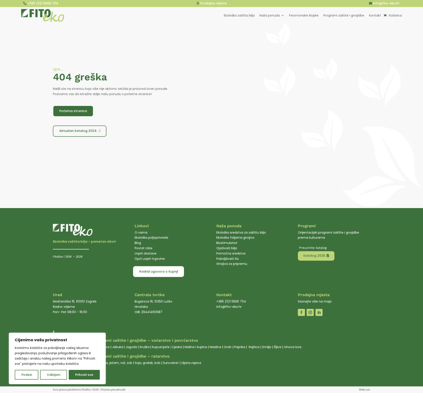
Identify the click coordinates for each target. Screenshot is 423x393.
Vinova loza (292, 347)
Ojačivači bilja (226, 248)
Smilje (266, 347)
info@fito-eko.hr (386, 3)
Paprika (239, 347)
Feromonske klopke (304, 15)
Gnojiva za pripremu (231, 264)
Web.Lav (364, 389)
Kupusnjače (161, 347)
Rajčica (254, 347)
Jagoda (131, 347)
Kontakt (375, 15)
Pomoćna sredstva (230, 253)
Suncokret (171, 363)
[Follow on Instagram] (310, 312)
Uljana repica (191, 363)
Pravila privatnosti (113, 389)
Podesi (26, 375)
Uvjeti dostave (145, 253)
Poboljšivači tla (227, 258)
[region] (57, 358)
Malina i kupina (196, 347)
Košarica (395, 15)
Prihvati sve (84, 375)
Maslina (215, 347)
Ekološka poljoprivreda (151, 237)
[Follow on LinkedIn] (319, 312)
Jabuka (117, 347)
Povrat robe (143, 248)
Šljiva (277, 347)
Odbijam (53, 375)
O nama (141, 232)
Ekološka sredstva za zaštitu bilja (241, 232)
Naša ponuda (270, 15)
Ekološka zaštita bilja (239, 15)
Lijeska (177, 347)
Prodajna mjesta (213, 3)
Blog (138, 243)
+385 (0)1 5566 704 (42, 3)
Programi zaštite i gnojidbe (343, 15)
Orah (228, 347)
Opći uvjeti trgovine (150, 258)
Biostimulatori (226, 243)
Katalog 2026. (314, 255)
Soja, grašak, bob (147, 363)
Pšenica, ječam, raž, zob (114, 363)
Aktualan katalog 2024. (78, 131)
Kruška (145, 347)
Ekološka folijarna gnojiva (235, 237)
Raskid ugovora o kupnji (158, 271)
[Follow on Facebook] (301, 312)
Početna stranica (73, 111)
